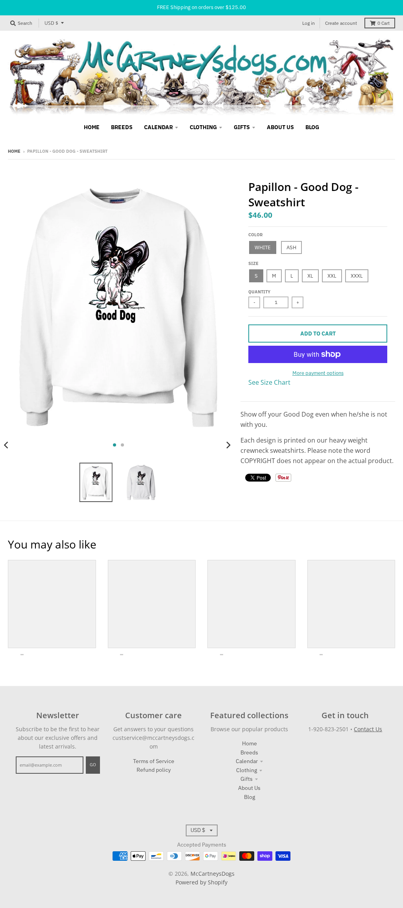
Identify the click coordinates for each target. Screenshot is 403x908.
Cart (383, 23)
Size (253, 263)
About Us (249, 787)
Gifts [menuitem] (242, 127)
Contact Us (368, 729)
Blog (249, 797)
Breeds (249, 752)
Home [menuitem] (92, 127)
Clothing (246, 770)
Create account (341, 23)
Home (14, 151)
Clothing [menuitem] (203, 127)
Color (255, 234)
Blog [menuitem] (312, 127)
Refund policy (154, 769)
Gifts (246, 778)
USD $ (51, 23)
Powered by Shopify (201, 882)
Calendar (247, 761)
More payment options (318, 373)
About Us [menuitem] (280, 127)
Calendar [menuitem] (158, 127)
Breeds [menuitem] (122, 127)
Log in (308, 23)
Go (93, 764)
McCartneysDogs (212, 873)
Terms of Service (153, 761)
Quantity (259, 292)
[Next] (228, 445)
